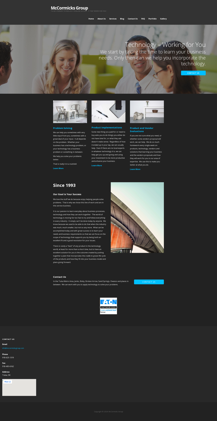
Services (113, 18)
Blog (122, 18)
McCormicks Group (69, 8)
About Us (102, 18)
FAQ (143, 18)
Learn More (58, 168)
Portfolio (153, 18)
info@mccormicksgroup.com (13, 348)
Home (91, 18)
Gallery (163, 18)
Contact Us (133, 18)
